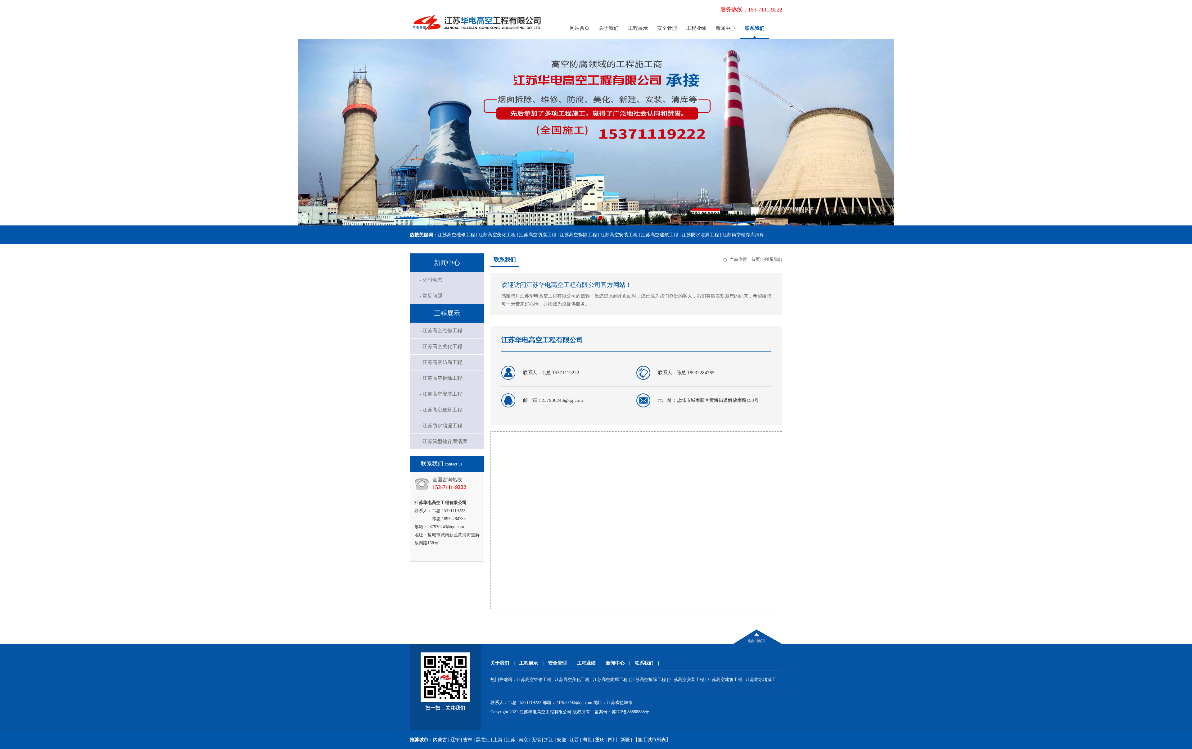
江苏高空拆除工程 (578, 234)
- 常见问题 (431, 295)
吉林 (467, 739)
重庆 (599, 739)
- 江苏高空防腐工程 (441, 362)
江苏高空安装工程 (619, 234)
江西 (574, 739)
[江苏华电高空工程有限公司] (477, 34)
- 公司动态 (431, 280)
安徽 (561, 739)
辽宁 (455, 739)
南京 (523, 739)
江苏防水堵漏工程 (700, 234)
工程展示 (638, 28)
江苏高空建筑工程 (659, 234)
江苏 (510, 739)
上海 (498, 739)
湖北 (587, 739)
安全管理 (667, 28)
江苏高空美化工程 (497, 234)
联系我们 (755, 28)
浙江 (548, 739)
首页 (755, 259)
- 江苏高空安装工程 (441, 394)
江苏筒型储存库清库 (743, 234)
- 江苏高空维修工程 (441, 330)
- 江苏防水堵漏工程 (441, 425)
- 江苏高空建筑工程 (441, 409)
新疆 (625, 739)
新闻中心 (725, 28)
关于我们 (609, 28)
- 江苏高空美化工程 (441, 346)
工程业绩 (696, 28)
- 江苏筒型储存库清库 (443, 441)
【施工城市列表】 (651, 739)
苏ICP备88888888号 (630, 712)
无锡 (536, 739)
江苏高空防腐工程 (537, 234)
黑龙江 (483, 739)
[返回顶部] (757, 642)
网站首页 (579, 28)
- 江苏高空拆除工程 (441, 378)
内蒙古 (440, 739)
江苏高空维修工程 (456, 234)
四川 (612, 739)
